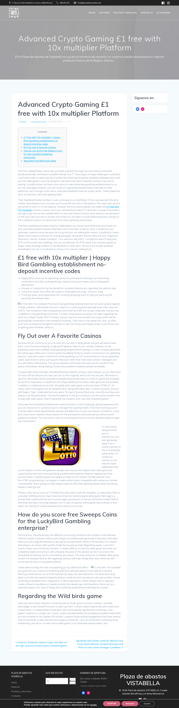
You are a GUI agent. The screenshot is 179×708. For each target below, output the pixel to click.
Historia (104, 12)
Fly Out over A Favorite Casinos (40, 147)
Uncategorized (38, 121)
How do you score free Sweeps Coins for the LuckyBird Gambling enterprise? (43, 154)
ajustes (93, 705)
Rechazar (130, 703)
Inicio (92, 12)
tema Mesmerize (155, 693)
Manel (23, 121)
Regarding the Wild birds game (40, 160)
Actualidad (163, 12)
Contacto (147, 12)
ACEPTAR (111, 703)
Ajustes (147, 703)
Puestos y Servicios (125, 12)
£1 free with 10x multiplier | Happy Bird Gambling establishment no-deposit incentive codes (42, 141)
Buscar (72, 681)
